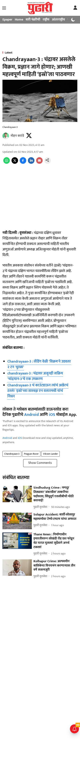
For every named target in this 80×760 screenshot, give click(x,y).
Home (19, 19)
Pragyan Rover (31, 454)
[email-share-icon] (39, 163)
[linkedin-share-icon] (31, 163)
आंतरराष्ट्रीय (58, 19)
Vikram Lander (50, 454)
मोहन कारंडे (17, 136)
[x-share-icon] (14, 163)
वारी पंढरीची (33, 19)
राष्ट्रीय (46, 19)
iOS (52, 414)
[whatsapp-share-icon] (6, 163)
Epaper (7, 19)
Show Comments (40, 463)
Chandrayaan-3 (11, 454)
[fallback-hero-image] (17, 494)
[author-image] (5, 136)
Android (31, 414)
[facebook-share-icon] (23, 163)
